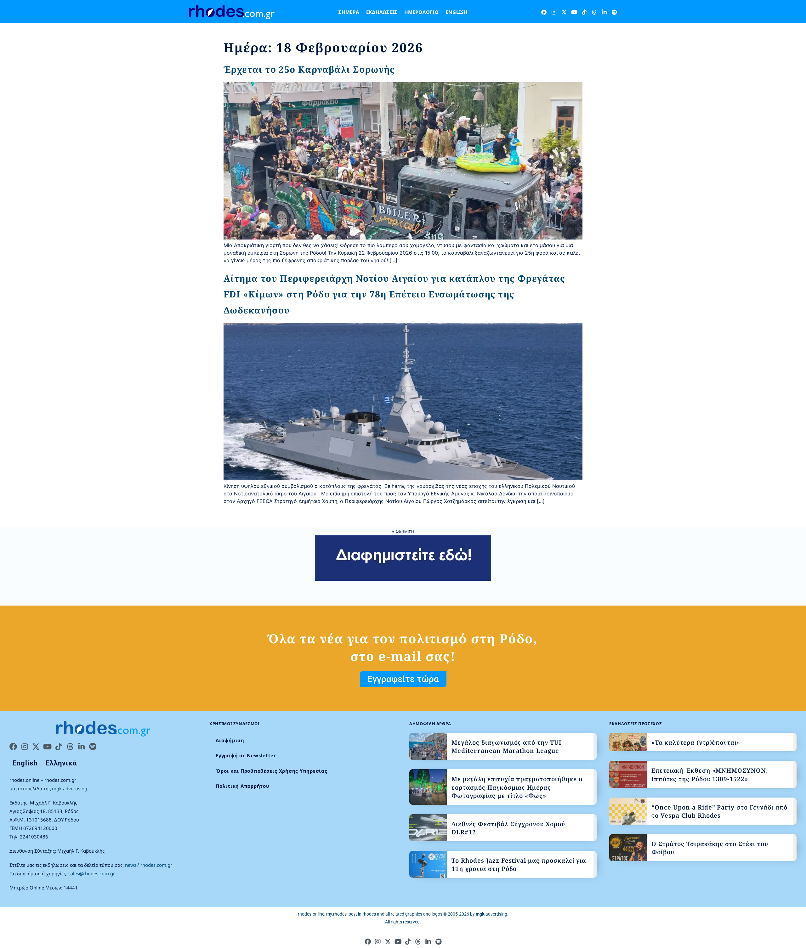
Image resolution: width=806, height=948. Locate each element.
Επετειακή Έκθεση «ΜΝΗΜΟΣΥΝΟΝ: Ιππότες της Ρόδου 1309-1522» (709, 774)
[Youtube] (574, 12)
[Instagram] (554, 12)
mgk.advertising (69, 788)
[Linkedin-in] (604, 12)
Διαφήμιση (230, 740)
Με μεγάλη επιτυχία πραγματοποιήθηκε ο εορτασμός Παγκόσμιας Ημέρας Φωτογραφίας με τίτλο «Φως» (516, 787)
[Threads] (594, 12)
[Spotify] (614, 12)
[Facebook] (544, 12)
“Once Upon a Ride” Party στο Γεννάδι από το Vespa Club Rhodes (719, 811)
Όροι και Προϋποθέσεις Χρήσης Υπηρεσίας (271, 771)
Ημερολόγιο (421, 12)
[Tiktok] (584, 12)
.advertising (491, 914)
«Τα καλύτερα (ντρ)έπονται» (695, 742)
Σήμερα (348, 12)
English (457, 12)
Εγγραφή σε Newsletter (246, 755)
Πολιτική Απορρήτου (243, 786)
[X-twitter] (564, 12)
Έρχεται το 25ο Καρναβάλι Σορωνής (309, 69)
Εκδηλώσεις (382, 12)
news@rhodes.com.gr (148, 865)
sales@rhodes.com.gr (91, 873)
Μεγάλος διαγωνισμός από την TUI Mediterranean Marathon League (506, 746)
